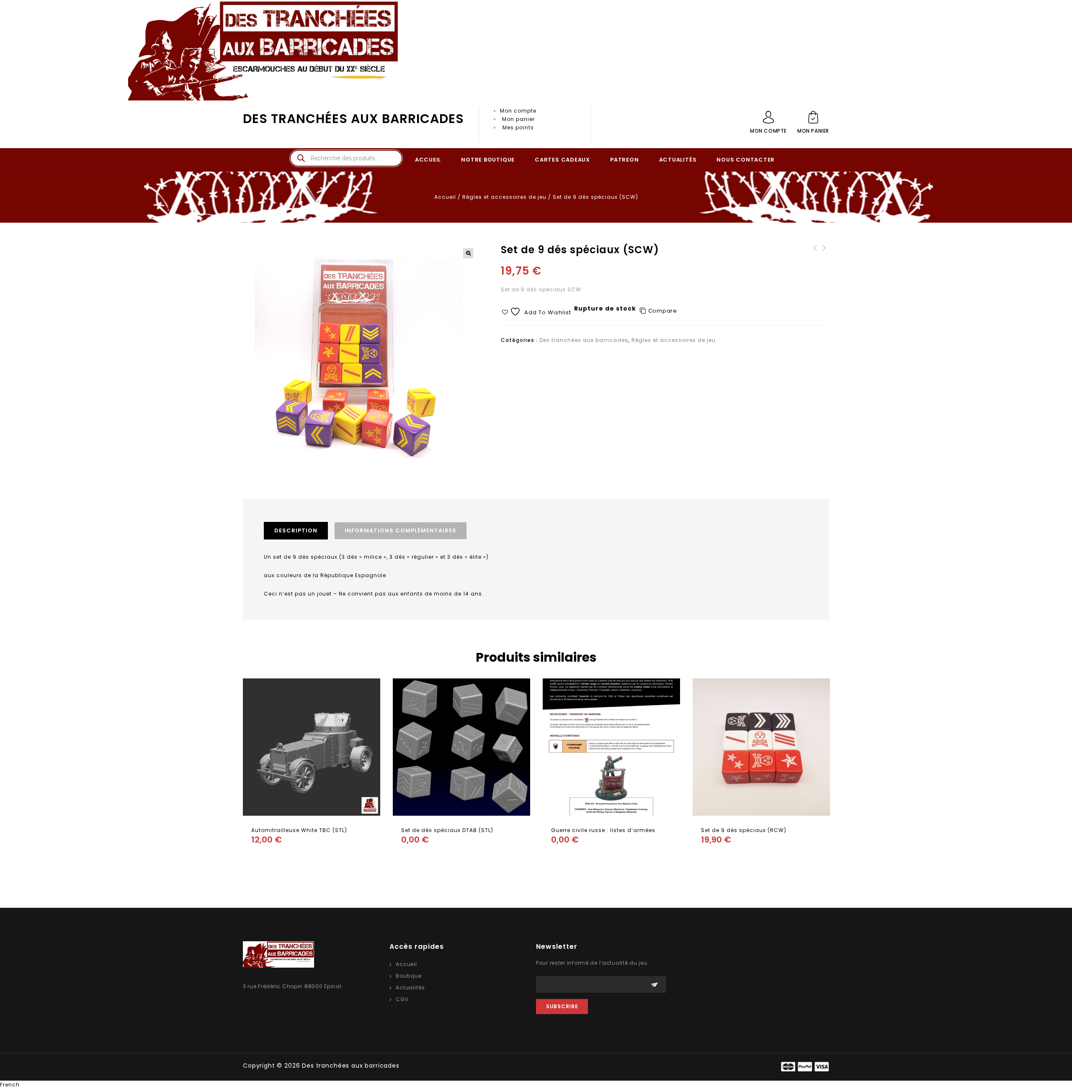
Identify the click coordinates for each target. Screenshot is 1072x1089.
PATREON (624, 160)
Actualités (410, 987)
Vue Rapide (276, 856)
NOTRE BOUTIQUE (488, 160)
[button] (468, 253)
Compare (662, 311)
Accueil (445, 196)
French (10, 1084)
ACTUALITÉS (678, 160)
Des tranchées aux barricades (353, 119)
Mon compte (518, 110)
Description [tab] (295, 530)
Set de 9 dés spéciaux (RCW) (824, 256)
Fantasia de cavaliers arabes (815, 256)
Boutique (409, 975)
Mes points (518, 127)
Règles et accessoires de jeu (504, 196)
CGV (402, 999)
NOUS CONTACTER (745, 160)
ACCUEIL (428, 160)
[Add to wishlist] (293, 856)
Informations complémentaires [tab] (400, 530)
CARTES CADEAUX (562, 160)
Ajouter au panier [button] (259, 856)
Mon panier (518, 119)
